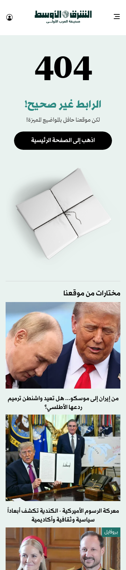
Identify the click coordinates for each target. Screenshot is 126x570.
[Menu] (119, 14)
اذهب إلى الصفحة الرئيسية (63, 134)
